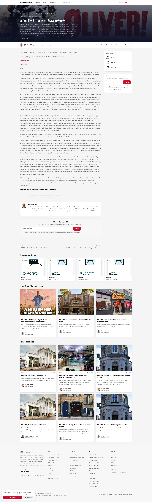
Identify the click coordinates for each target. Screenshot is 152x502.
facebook (123, 472)
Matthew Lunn (32, 204)
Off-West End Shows (53, 463)
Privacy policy (58, 232)
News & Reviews (65, 2)
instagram (115, 472)
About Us (113, 457)
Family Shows (51, 471)
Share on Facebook (116, 45)
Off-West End (25, 260)
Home (21, 14)
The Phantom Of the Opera (77, 457)
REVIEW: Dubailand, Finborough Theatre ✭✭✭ (112, 425)
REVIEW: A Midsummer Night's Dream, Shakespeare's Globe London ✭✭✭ (34, 320)
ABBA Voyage (73, 471)
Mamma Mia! (73, 468)
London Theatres (94, 460)
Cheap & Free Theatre (95, 484)
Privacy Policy (113, 494)
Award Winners (52, 476)
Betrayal (80, 277)
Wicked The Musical (75, 465)
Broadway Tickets (53, 478)
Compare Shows (93, 486)
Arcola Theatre (24, 60)
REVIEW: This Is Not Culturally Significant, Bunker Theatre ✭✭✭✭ (73, 376)
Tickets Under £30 (94, 465)
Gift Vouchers (115, 463)
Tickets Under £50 (94, 468)
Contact (113, 460)
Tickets (44, 2)
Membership (114, 465)
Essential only (28, 497)
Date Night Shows (94, 481)
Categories (53, 2)
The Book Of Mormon (75, 476)
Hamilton (72, 463)
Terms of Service (103, 494)
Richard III (52, 277)
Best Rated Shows (94, 476)
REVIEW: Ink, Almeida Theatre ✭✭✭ (33, 375)
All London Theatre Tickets (55, 455)
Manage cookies (127, 494)
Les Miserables (74, 460)
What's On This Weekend (96, 457)
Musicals (50, 465)
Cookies (120, 494)
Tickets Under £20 (94, 463)
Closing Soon (92, 473)
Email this (128, 45)
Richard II (40, 57)
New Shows (92, 471)
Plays (49, 468)
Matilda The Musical (75, 473)
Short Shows (92, 478)
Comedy (50, 473)
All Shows (37, 2)
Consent (108, 277)
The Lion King (73, 455)
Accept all (12, 497)
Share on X (104, 45)
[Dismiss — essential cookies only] (33, 492)
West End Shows (52, 460)
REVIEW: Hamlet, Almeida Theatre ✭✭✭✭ (35, 425)
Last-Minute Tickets (53, 457)
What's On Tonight (94, 455)
